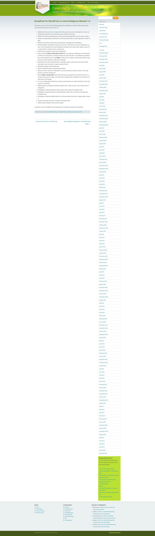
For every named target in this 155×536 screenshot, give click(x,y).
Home (54, 2)
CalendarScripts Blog (69, 8)
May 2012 (101, 375)
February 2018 (103, 190)
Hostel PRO (102, 30)
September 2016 (103, 228)
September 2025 (103, 53)
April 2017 (101, 212)
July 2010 (101, 437)
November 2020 (103, 118)
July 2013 (101, 340)
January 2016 (102, 253)
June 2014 (101, 306)
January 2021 (102, 112)
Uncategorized (103, 46)
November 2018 (103, 165)
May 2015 (101, 275)
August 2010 (102, 434)
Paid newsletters (104, 484)
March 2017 (102, 215)
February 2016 (103, 250)
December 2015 (103, 256)
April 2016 (101, 243)
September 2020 (103, 125)
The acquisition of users (106, 496)
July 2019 (101, 147)
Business (101, 24)
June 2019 (101, 150)
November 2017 (103, 193)
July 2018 (101, 175)
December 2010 (103, 425)
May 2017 (101, 209)
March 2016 (102, 247)
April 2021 (101, 103)
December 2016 (103, 222)
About (72, 2)
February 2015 (103, 281)
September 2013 (103, 334)
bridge (57, 100)
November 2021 (103, 84)
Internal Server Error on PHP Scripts (45, 121)
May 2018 (101, 181)
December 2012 (103, 359)
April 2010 (101, 447)
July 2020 (101, 128)
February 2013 (103, 353)
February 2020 (103, 137)
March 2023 (102, 68)
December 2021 (103, 81)
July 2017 (101, 203)
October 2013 (102, 331)
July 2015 (101, 272)
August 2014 (102, 300)
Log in (37, 507)
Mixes (101, 486)
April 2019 (101, 153)
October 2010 (102, 428)
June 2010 (101, 441)
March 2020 (102, 134)
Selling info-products (105, 481)
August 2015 (102, 269)
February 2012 (103, 384)
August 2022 (102, 71)
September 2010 (103, 431)
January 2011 (102, 422)
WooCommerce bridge (51, 32)
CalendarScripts (53, 112)
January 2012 (102, 387)
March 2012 (102, 381)
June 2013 (101, 344)
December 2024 (103, 59)
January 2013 (102, 356)
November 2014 (103, 290)
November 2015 (103, 259)
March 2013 (102, 350)
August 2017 (102, 200)
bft (64, 112)
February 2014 (103, 319)
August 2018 (102, 172)
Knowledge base (103, 33)
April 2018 (101, 184)
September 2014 (103, 297)
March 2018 (102, 187)
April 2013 (101, 347)
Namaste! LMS (103, 37)
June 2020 (101, 131)
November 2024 (103, 62)
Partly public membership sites (108, 479)
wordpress (68, 112)
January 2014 (102, 322)
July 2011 (101, 406)
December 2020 (103, 115)
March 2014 (102, 315)
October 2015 (102, 262)
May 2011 (101, 409)
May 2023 (101, 65)
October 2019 (102, 140)
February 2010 (103, 453)
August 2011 (102, 403)
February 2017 (103, 218)
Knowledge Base (81, 2)
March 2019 (102, 156)
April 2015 (101, 278)
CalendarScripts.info (64, 2)
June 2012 (101, 372)
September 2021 (103, 90)
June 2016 (101, 237)
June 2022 (101, 75)
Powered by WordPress (115, 532)
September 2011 (103, 400)
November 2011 (103, 394)
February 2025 (103, 56)
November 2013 (103, 328)
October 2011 (102, 397)
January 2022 (102, 78)
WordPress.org (40, 512)
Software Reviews (104, 40)
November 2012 (103, 362)
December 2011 (103, 390)
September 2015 (103, 265)
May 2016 (101, 240)
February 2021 (103, 109)
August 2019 (102, 143)
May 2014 (101, 309)
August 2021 (102, 93)
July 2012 (101, 369)
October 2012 (102, 365)
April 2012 (101, 378)
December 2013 (103, 325)
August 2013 (102, 337)
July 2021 (101, 96)
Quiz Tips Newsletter (92, 2)
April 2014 (101, 312)
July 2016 (101, 234)
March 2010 (102, 450)
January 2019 (102, 162)
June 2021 (101, 100)
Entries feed (39, 509)
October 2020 (102, 122)
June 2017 (101, 206)
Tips (100, 43)
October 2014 (102, 294)
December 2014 (103, 287)
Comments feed (40, 511)
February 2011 (103, 419)
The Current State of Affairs (107, 469)
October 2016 (102, 225)
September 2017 (103, 197)
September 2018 (103, 168)
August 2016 (102, 231)
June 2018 (101, 178)
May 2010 (101, 444)
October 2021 (102, 87)
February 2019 (103, 159)
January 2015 (102, 284)
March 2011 (102, 416)
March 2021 (102, 106)
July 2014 (101, 303)
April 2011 (101, 412)
